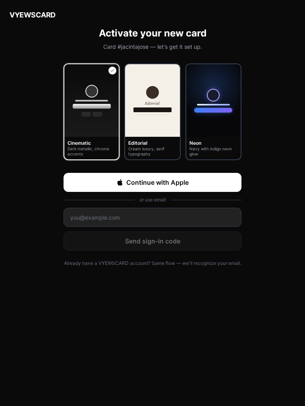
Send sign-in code (152, 241)
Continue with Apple (157, 182)
